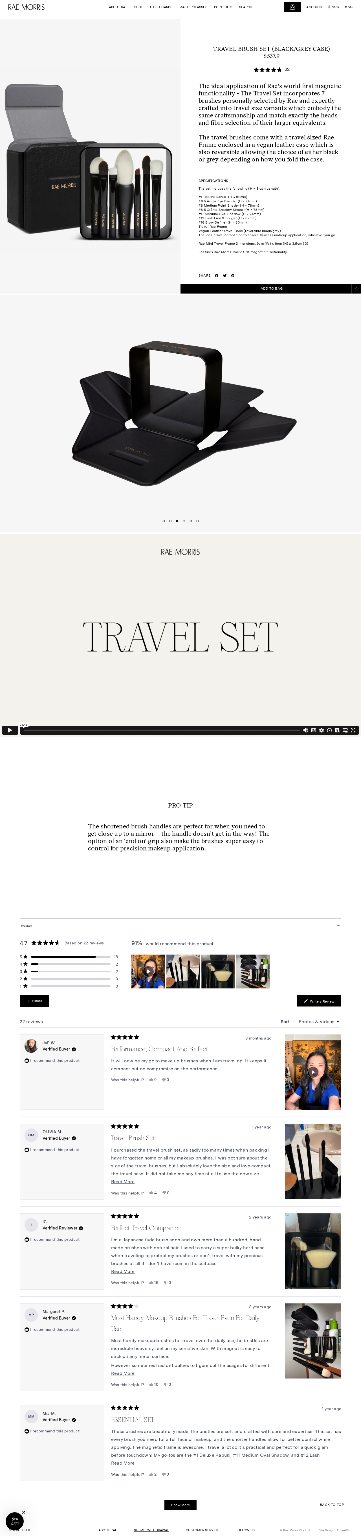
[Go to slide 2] (170, 521)
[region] (201, 971)
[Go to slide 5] (191, 521)
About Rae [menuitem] (118, 7)
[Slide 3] (218, 971)
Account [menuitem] (314, 7)
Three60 (343, 1530)
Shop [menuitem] (138, 7)
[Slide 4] (253, 971)
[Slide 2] (183, 971)
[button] (148, 971)
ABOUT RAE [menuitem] (107, 1530)
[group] (201, 971)
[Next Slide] (266, 971)
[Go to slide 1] (163, 521)
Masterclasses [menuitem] (193, 7)
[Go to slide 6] (197, 521)
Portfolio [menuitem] (223, 7)
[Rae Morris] (26, 7)
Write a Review (325, 1002)
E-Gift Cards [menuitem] (161, 7)
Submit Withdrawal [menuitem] (151, 1530)
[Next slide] (298, 413)
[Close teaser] (24, 1512)
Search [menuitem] (245, 7)
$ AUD (333, 7)
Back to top (332, 1505)
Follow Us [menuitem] (245, 1530)
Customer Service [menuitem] (202, 1530)
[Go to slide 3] (177, 521)
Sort (286, 1021)
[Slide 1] (148, 971)
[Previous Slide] (135, 971)
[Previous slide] (62, 413)
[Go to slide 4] (184, 521)
